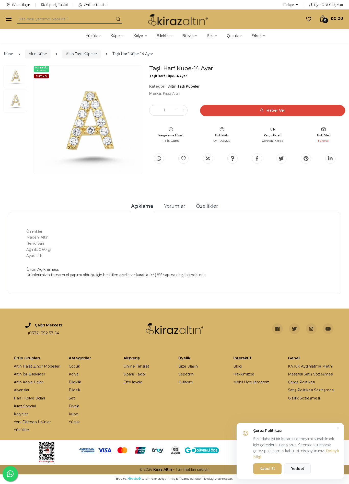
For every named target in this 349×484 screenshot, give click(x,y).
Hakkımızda (243, 374)
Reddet (297, 468)
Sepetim (186, 374)
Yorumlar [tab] (174, 206)
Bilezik (74, 390)
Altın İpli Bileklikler (29, 374)
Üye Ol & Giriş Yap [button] (328, 5)
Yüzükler (21, 430)
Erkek (74, 406)
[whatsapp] (159, 159)
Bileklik (75, 382)
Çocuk (74, 366)
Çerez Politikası (301, 382)
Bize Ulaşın (20, 5)
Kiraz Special (25, 406)
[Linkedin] (330, 159)
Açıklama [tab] (142, 206)
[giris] (183, 159)
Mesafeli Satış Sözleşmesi (310, 374)
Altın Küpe (38, 54)
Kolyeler (21, 414)
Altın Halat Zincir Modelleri (37, 366)
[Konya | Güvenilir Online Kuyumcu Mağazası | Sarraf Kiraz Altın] (174, 328)
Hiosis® (134, 478)
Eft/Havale (132, 382)
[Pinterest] (306, 159)
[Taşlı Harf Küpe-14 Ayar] (88, 120)
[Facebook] (257, 159)
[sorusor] (232, 159)
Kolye (74, 374)
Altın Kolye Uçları (28, 382)
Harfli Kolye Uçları (29, 398)
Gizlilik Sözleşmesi (304, 398)
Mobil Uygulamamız (251, 382)
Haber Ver (275, 110)
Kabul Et (267, 468)
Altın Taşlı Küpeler (81, 54)
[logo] (178, 19)
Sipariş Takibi (57, 5)
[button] (290, 4)
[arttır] (183, 110)
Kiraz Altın (162, 469)
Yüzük (74, 422)
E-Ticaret (182, 478)
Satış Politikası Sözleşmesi (311, 390)
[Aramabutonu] (118, 19)
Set (72, 398)
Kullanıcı (185, 382)
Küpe (8, 54)
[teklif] (208, 159)
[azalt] (176, 110)
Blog (237, 366)
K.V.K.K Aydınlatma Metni (310, 366)
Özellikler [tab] (207, 206)
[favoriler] (308, 19)
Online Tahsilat (96, 5)
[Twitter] (281, 159)
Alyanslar (21, 390)
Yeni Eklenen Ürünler (32, 422)
